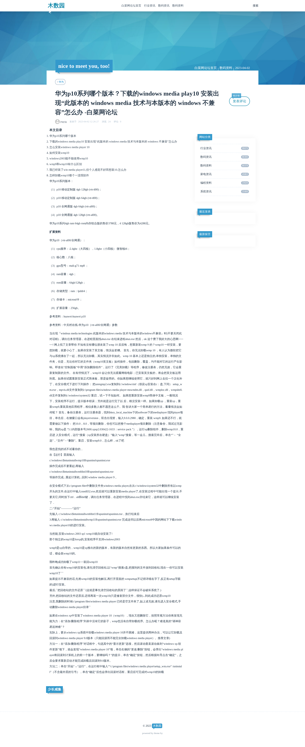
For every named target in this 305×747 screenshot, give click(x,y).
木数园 (56, 5)
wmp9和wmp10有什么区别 (65, 164)
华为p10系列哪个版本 (62, 135)
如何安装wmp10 (59, 152)
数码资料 (178, 5)
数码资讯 (163, 5)
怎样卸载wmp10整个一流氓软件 (69, 175)
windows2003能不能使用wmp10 (68, 158)
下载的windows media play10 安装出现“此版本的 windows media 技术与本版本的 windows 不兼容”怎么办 (113, 141)
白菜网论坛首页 (131, 5)
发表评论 (239, 99)
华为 (61, 81)
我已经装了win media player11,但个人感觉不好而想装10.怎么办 (87, 169)
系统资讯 (224, 191)
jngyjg (63, 121)
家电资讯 (224, 174)
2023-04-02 (242, 68)
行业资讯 (149, 5)
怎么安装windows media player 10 (69, 147)
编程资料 (224, 182)
